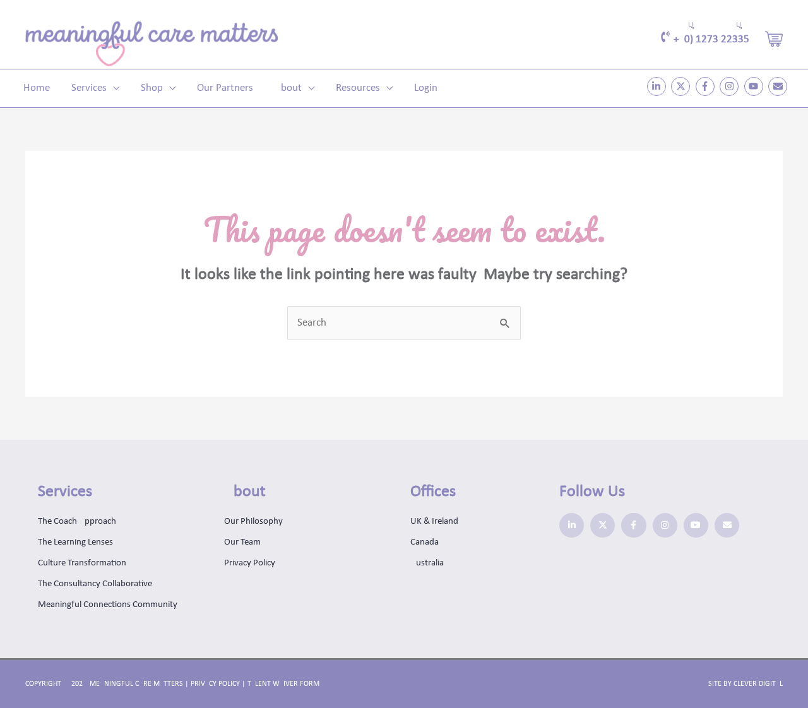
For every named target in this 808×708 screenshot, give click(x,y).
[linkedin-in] (658, 86)
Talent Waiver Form (283, 684)
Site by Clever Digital (745, 684)
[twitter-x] (682, 86)
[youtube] (755, 86)
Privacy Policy (215, 684)
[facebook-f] (707, 86)
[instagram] (731, 86)
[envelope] (779, 86)
